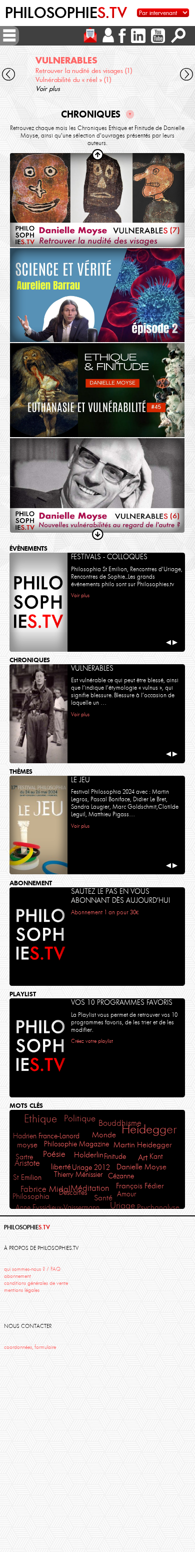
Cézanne (121, 1175)
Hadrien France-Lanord (46, 1135)
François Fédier (140, 1185)
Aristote (27, 1163)
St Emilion (27, 1177)
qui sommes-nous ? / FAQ (32, 1269)
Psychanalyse (158, 1207)
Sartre (24, 1156)
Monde (104, 1134)
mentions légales (22, 1290)
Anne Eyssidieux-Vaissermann (58, 1207)
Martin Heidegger (143, 1144)
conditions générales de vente (36, 1283)
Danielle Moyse (141, 1166)
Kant (156, 1156)
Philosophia (31, 1196)
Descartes (73, 1192)
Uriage (123, 1205)
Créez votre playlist (92, 1040)
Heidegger (149, 1128)
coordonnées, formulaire (30, 1347)
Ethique (40, 1118)
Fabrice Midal (45, 1189)
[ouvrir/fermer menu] (9, 36)
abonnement (17, 1276)
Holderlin (89, 1154)
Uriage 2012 (91, 1167)
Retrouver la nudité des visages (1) (84, 71)
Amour (126, 1193)
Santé (103, 1197)
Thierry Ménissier (78, 1174)
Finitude (115, 1156)
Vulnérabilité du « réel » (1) (73, 80)
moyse (27, 1144)
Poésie (54, 1154)
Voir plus (48, 89)
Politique (80, 1118)
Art (143, 1157)
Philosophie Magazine (76, 1143)
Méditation (90, 1188)
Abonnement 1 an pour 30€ (104, 912)
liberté (61, 1166)
